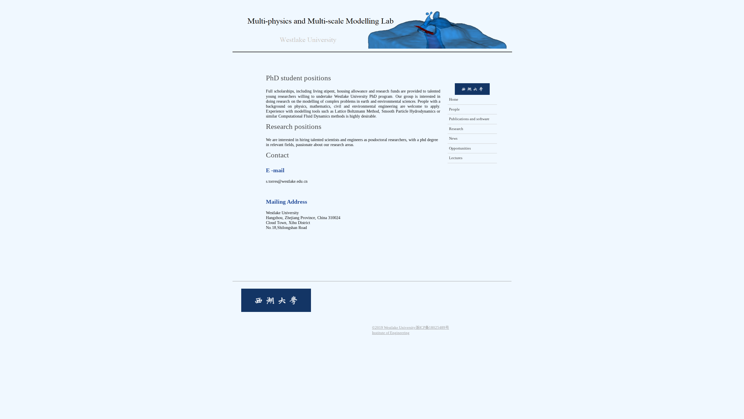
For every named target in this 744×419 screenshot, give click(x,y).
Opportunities (460, 148)
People (454, 109)
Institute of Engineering (390, 333)
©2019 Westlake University (394, 327)
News (453, 138)
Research (456, 129)
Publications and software (469, 119)
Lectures (455, 158)
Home (453, 99)
